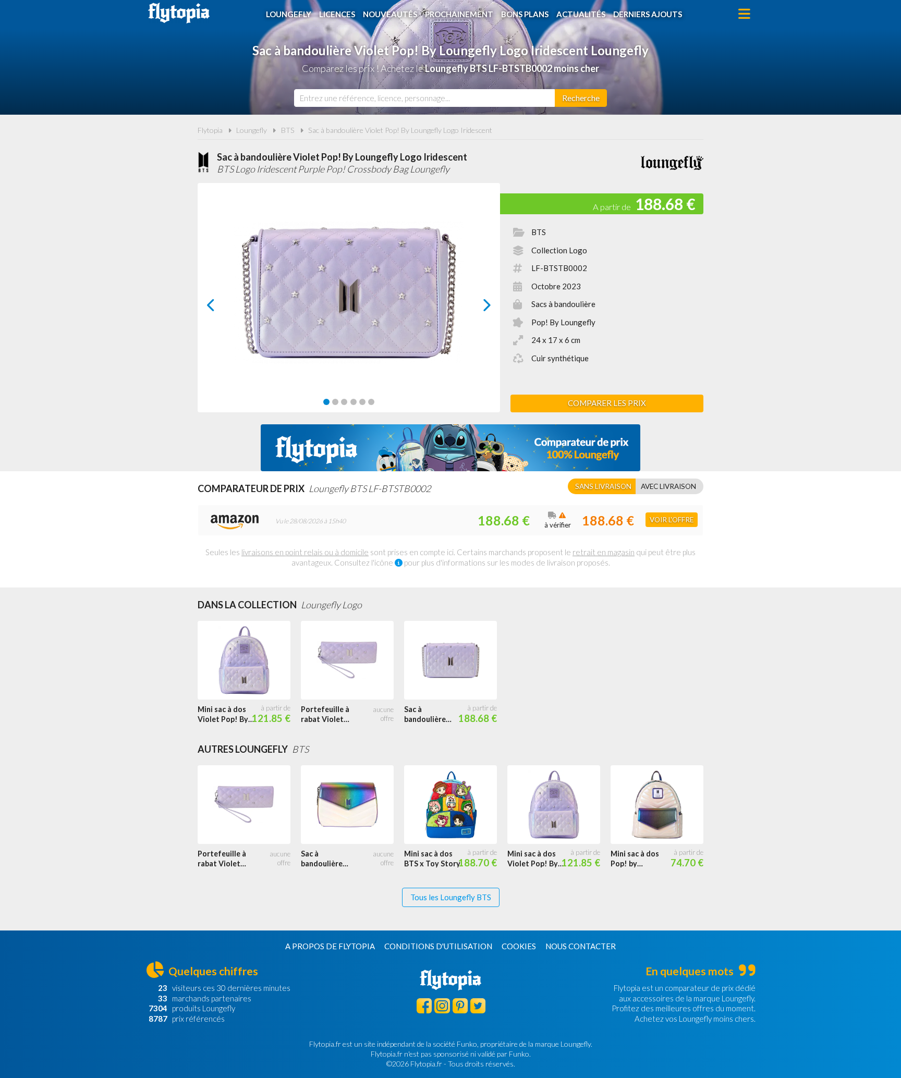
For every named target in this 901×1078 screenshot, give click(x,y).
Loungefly (288, 14)
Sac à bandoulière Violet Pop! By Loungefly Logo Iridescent (400, 130)
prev (222, 308)
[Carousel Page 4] (353, 402)
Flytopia (179, 13)
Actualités (580, 14)
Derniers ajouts (647, 14)
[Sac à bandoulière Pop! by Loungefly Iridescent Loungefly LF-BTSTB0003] (352, 804)
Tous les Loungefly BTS (450, 897)
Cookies (519, 946)
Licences (337, 14)
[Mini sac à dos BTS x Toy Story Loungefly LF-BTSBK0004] (455, 804)
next (475, 308)
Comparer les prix (607, 403)
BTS (288, 130)
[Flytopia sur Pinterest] (460, 1005)
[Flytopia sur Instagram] (441, 1005)
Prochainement (459, 14)
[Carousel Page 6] (371, 402)
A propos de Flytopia (330, 946)
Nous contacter (580, 946)
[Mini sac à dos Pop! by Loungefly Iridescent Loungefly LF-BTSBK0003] (662, 804)
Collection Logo (559, 250)
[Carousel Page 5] (362, 402)
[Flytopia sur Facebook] (424, 1005)
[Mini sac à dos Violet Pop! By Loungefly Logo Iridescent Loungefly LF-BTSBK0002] (249, 660)
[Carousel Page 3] (344, 402)
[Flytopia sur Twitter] (477, 1005)
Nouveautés (390, 14)
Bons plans (525, 14)
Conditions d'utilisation (438, 946)
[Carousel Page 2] (335, 402)
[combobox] (424, 98)
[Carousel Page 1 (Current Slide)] (326, 402)
